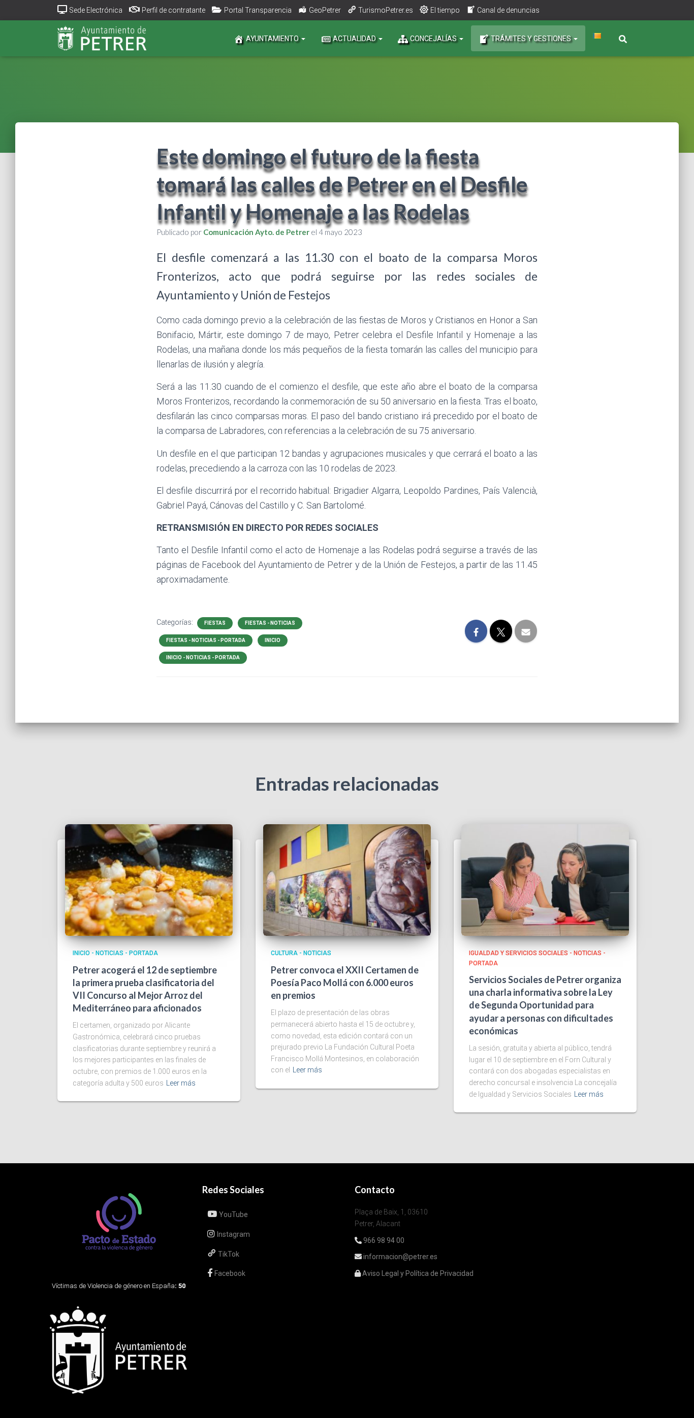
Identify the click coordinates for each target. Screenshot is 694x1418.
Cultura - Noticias (301, 953)
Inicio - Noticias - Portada (203, 657)
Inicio (272, 640)
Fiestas (215, 623)
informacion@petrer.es (399, 1257)
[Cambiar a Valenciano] (597, 35)
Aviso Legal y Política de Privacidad (417, 1273)
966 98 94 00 (383, 1240)
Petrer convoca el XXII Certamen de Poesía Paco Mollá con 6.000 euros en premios (345, 982)
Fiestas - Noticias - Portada (205, 640)
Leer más (181, 1083)
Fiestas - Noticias (270, 623)
